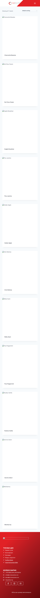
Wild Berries (7, 524)
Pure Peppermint (9, 384)
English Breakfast (9, 149)
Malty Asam (7, 337)
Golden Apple (8, 243)
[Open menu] (35, 3)
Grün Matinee (8, 290)
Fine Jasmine (8, 196)
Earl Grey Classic (9, 102)
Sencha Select (8, 477)
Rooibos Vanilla (8, 431)
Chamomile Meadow (10, 55)
